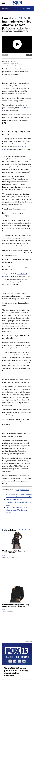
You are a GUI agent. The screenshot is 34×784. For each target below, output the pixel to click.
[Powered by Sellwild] (29, 641)
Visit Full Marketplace (25, 530)
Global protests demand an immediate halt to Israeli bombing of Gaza (18, 502)
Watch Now (28, 3)
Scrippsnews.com (23, 489)
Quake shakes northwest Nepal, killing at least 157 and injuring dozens (17, 510)
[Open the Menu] (3, 2)
